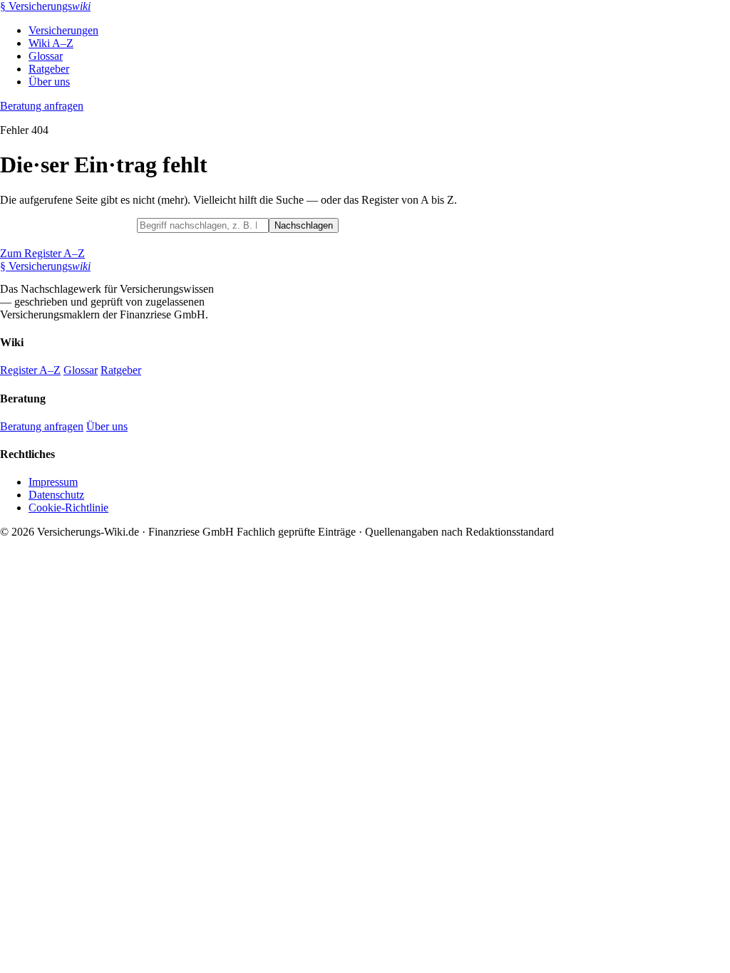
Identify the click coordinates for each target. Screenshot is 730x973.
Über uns (49, 82)
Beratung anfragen (41, 106)
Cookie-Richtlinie (68, 507)
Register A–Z (30, 370)
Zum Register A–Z (42, 253)
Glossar (46, 56)
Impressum (53, 482)
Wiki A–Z (51, 43)
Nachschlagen (303, 225)
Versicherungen (63, 30)
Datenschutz (56, 495)
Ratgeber (49, 69)
